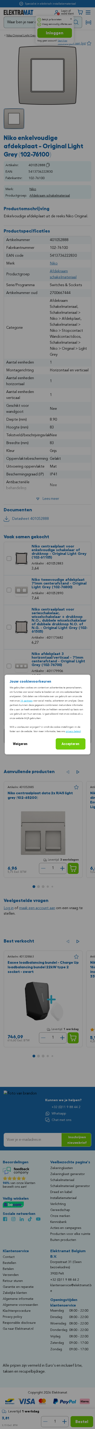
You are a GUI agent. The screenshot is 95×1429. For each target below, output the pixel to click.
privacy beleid (73, 731)
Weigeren (20, 744)
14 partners (26, 701)
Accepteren (70, 744)
